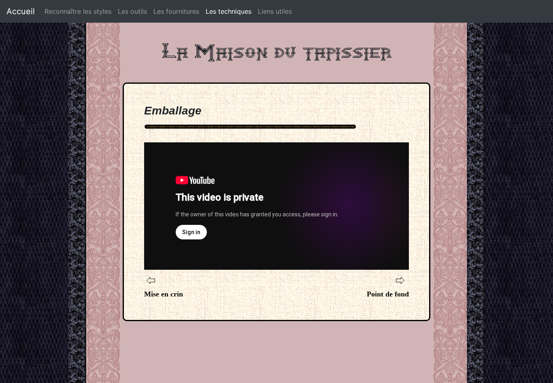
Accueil (20, 11)
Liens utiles (275, 11)
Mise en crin (163, 294)
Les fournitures (176, 11)
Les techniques (228, 11)
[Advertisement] (276, 345)
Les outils (132, 11)
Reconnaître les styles (78, 11)
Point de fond (388, 294)
